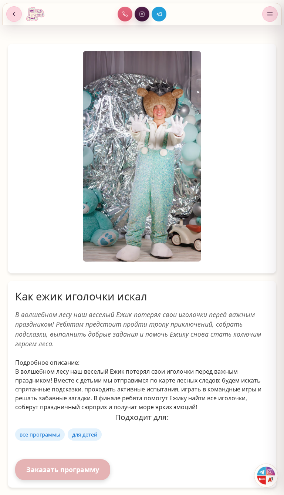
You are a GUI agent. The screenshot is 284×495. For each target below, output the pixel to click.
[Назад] (14, 14)
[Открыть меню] (270, 14)
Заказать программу (62, 469)
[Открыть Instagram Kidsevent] (142, 14)
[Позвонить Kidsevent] (125, 14)
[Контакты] (266, 476)
